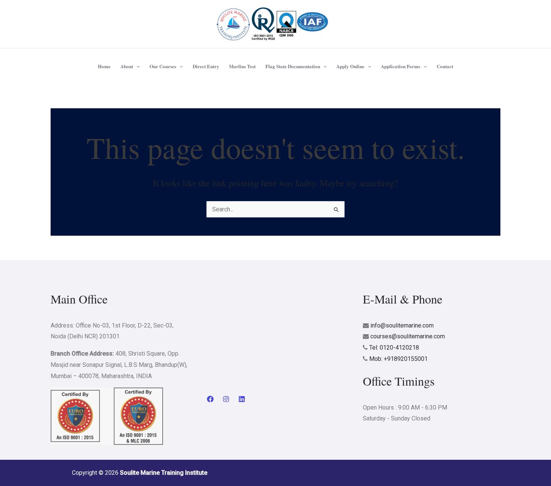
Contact (445, 66)
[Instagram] (226, 399)
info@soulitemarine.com (402, 325)
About (126, 66)
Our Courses (163, 66)
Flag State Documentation (292, 66)
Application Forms (400, 66)
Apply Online (350, 66)
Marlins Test (242, 66)
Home (104, 66)
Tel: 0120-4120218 (394, 347)
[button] (136, 66)
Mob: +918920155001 (398, 358)
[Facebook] (210, 399)
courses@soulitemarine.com (407, 336)
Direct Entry (206, 66)
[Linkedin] (241, 399)
